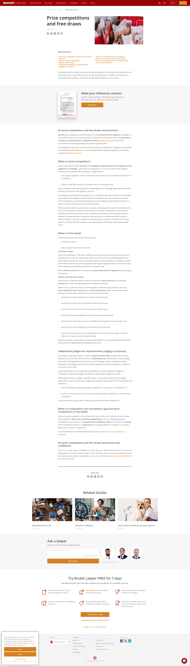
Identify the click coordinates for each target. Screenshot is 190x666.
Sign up (183, 3)
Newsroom (99, 646)
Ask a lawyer (49, 3)
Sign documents (61, 3)
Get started (92, 105)
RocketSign (76, 652)
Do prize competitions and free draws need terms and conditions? (112, 62)
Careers (75, 649)
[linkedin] (129, 640)
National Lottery (75, 153)
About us (84, 3)
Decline (20, 654)
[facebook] (121, 640)
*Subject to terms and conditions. (95, 627)
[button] (184, 661)
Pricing (92, 3)
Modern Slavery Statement (105, 643)
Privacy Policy (77, 643)
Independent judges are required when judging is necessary (73, 66)
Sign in (173, 3)
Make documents (36, 3)
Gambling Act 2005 (110, 138)
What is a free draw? (66, 63)
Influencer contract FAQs (107, 100)
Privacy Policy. (21, 645)
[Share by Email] (62, 33)
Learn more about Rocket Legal (95, 620)
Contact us (99, 640)
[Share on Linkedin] (55, 33)
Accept (20, 649)
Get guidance (73, 3)
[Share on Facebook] (48, 33)
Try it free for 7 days (95, 614)
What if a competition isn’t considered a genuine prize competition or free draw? (111, 58)
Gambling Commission (107, 140)
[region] (20, 648)
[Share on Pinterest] (58, 33)
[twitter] (125, 640)
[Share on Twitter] (51, 33)
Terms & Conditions (79, 646)
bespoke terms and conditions (117, 456)
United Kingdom (59, 642)
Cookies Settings (20, 659)
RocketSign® (90, 590)
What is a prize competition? (69, 61)
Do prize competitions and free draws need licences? (75, 58)
